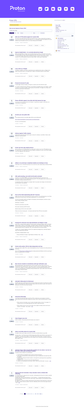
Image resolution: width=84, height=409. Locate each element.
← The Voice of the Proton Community (15, 21)
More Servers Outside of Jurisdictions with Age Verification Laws (31, 263)
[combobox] (64, 35)
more (42, 234)
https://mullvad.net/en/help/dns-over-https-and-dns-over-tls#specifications (27, 119)
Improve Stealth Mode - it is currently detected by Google (29, 52)
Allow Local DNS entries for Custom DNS (25, 331)
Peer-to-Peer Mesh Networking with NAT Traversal (27, 194)
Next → (41, 393)
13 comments (17, 73)
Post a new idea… (58, 26)
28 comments (17, 90)
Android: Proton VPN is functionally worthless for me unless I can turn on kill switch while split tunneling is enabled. (33, 350)
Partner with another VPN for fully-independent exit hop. (29, 246)
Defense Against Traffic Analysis (23, 133)
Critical (43, 45)
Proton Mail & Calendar (61, 44)
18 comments (17, 42)
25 (35, 393)
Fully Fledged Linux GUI (21, 318)
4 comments (17, 123)
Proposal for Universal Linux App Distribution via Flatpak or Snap (31, 222)
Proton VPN (60, 47)
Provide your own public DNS (22, 114)
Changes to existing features (24, 42)
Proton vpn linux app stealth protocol (24, 147)
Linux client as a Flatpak (21, 68)
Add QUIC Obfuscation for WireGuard (24, 281)
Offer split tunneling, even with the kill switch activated (28, 176)
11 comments (17, 340)
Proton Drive (60, 43)
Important (37, 45)
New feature (21, 90)
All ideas (57, 27)
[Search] (72, 35)
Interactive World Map (20, 296)
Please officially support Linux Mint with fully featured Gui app (30, 100)
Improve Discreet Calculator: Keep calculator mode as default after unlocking (31, 373)
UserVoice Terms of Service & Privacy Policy (42, 406)
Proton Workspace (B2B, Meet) (62, 48)
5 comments (17, 271)
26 (37, 393)
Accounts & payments (61, 39)
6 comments (17, 166)
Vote (11, 39)
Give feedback (60, 38)
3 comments (17, 308)
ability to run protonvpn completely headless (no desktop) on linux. (31, 163)
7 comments (17, 236)
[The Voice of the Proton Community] (42, 8)
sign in (64, 20)
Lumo (59, 42)
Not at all (31, 45)
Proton (59, 50)
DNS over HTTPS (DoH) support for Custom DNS (27, 36)
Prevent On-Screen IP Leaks (22, 83)
